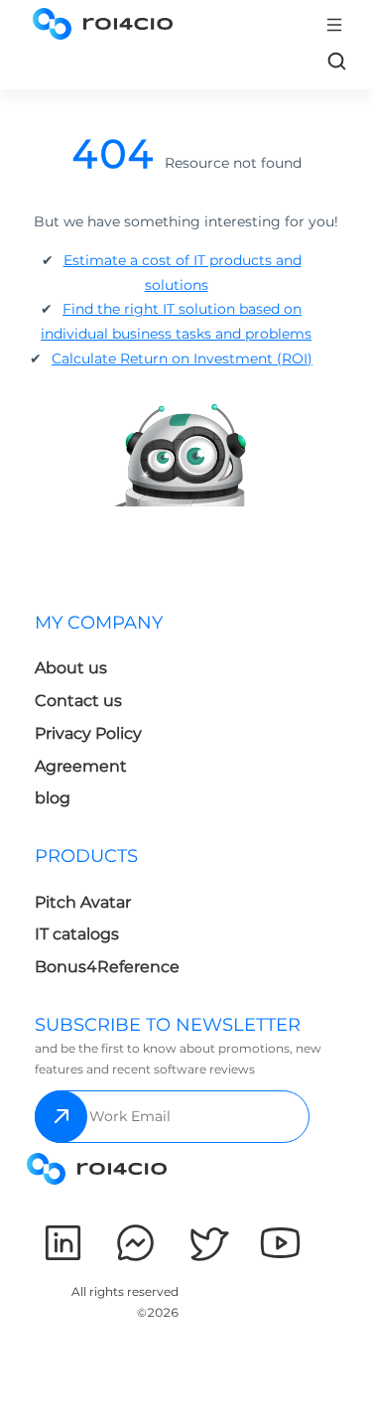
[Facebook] (135, 1242)
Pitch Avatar (83, 902)
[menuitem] (107, 716)
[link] (336, 60)
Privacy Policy (88, 733)
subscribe (61, 1116)
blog (52, 797)
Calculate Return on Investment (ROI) (182, 358)
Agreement (81, 766)
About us (71, 667)
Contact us (78, 700)
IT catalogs (77, 934)
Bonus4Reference (107, 966)
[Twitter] (208, 1242)
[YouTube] (280, 1242)
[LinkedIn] (63, 1242)
